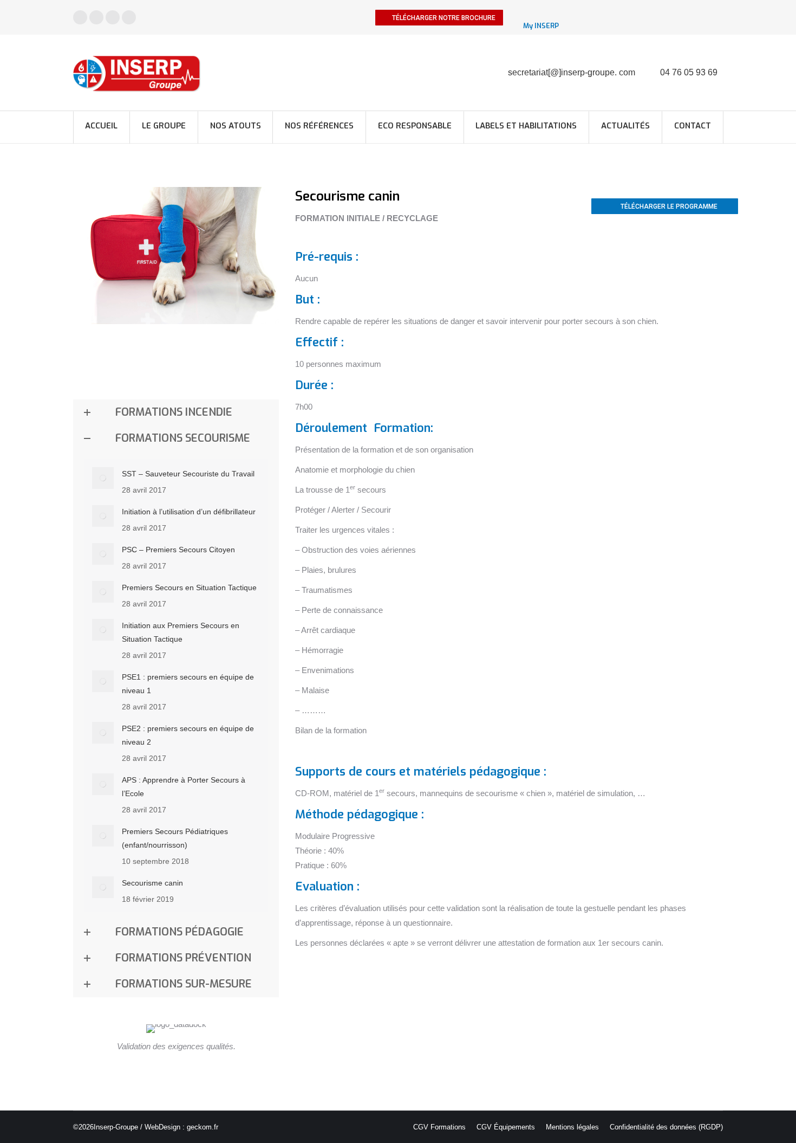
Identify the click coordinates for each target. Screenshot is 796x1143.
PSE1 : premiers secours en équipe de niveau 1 (188, 684)
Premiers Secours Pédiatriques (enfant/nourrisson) (175, 838)
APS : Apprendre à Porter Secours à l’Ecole (183, 787)
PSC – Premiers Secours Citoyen (178, 549)
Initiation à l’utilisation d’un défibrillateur (189, 511)
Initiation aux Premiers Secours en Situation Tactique (180, 632)
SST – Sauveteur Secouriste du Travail (188, 473)
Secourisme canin (152, 883)
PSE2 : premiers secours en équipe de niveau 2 (188, 735)
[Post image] (103, 478)
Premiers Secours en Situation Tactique (189, 587)
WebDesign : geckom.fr (181, 1127)
